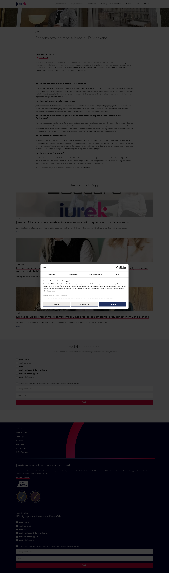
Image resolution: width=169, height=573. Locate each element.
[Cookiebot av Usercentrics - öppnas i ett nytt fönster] (117, 267)
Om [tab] (117, 274)
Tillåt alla (113, 304)
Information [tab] (73, 274)
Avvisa (56, 304)
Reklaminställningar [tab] (95, 274)
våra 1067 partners (54, 284)
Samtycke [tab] (51, 274)
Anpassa (83, 304)
